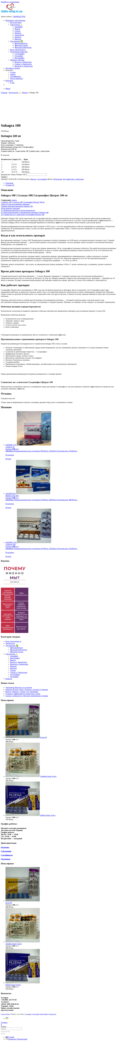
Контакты (9, 81)
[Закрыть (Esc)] (9, 1031)
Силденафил (19, 54)
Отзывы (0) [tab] (9, 185)
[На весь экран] (4, 1031)
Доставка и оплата (12, 68)
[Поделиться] (6, 1031)
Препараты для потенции (15, 20)
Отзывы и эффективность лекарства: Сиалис (22, 694)
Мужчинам (57, 179)
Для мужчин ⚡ (16, 25)
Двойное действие (17, 60)
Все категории (15, 22)
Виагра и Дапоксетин (23, 62)
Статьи (13, 72)
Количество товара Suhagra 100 (13, 174)
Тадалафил (19, 56)
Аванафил (19, 27)
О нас (12, 83)
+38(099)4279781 (18, 17)
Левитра (18, 33)
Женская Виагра (21, 43)
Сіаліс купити (5, 1014)
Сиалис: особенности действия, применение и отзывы (26, 696)
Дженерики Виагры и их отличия (18, 687)
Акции (12, 74)
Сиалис (17, 31)
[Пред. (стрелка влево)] (2, 1033)
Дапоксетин (19, 35)
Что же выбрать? (16, 78)
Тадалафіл (28, 1014)
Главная (4, 93)
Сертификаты (15, 76)
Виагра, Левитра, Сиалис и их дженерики (21, 692)
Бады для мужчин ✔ (18, 50)
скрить (14, 200)
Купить (4, 177)
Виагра (17, 29)
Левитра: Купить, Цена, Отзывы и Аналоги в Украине (26, 690)
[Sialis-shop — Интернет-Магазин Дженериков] (12, 13)
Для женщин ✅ (16, 41)
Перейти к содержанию (10, 2)
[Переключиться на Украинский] (6, 1019)
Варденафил (19, 58)
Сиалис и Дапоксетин (23, 64)
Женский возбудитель (23, 47)
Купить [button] (8, 459)
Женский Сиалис (21, 45)
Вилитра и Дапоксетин (24, 66)
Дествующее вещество (19, 52)
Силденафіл (36, 1014)
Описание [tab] (9, 183)
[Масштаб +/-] (2, 1031)
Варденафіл (44, 1014)
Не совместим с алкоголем (73, 179)
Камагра (18, 37)
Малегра (18, 39)
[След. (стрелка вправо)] (4, 1033)
